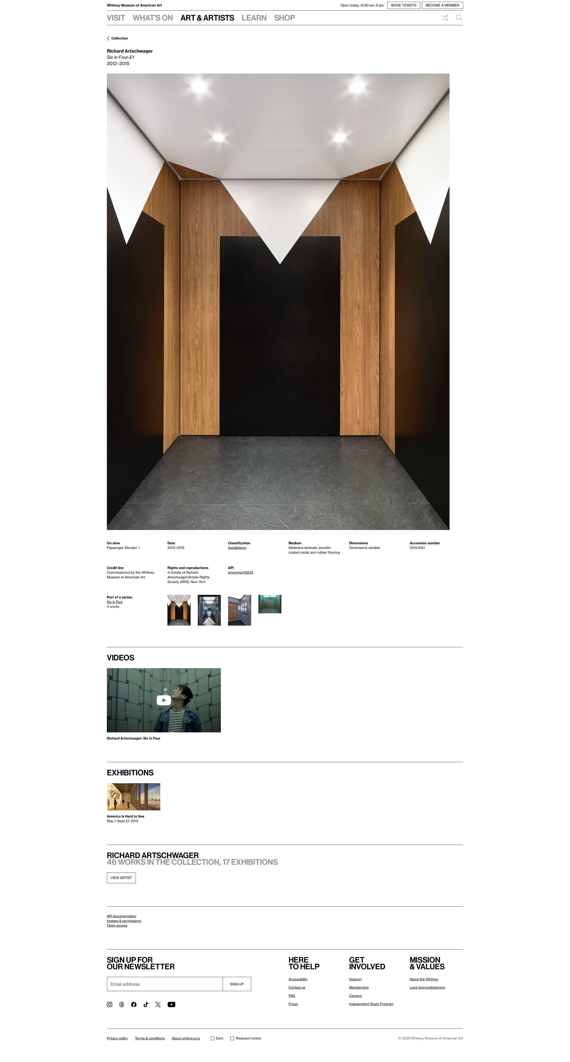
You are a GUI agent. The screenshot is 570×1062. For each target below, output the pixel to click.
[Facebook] (134, 1004)
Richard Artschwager (130, 50)
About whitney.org (186, 1038)
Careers (355, 996)
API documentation (121, 916)
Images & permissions (124, 921)
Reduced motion (248, 1038)
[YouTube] (171, 1004)
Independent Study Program (371, 1004)
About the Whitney (424, 979)
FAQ (292, 996)
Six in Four (115, 602)
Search (457, 18)
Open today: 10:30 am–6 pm (362, 5)
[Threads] (122, 1004)
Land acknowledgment (427, 987)
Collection (119, 38)
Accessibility (298, 979)
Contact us (297, 987)
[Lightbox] (278, 302)
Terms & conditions (150, 1038)
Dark (219, 1038)
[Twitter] (158, 1004)
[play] (164, 700)
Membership (359, 987)
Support (355, 979)
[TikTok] (146, 1004)
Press (293, 1004)
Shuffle (444, 18)
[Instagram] (109, 1004)
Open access (117, 925)
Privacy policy (117, 1038)
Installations (237, 548)
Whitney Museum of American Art (134, 5)
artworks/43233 (240, 572)
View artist (121, 878)
